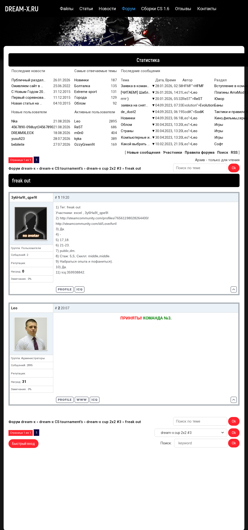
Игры (218, 124)
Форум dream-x (22, 168)
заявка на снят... (134, 105)
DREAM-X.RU (22, 8)
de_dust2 (128, 112)
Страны (127, 131)
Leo (194, 92)
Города (80, 97)
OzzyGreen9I (84, 144)
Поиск (222, 152)
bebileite (17, 144)
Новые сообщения (143, 152)
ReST (198, 99)
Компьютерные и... (136, 137)
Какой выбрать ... (135, 144)
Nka (14, 121)
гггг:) (125, 99)
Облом (79, 103)
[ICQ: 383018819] (95, 400)
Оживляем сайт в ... (27, 86)
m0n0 (78, 133)
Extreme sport (85, 92)
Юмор (219, 99)
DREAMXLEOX (22, 133)
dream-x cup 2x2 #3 (103, 168)
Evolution (207, 105)
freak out (133, 168)
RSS (234, 152)
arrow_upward (237, 519)
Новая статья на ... (26, 103)
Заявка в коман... (135, 86)
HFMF (199, 86)
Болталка (82, 86)
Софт (218, 144)
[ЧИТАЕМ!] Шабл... (135, 92)
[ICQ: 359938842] (80, 289)
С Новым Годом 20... (28, 92)
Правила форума (200, 152)
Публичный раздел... (28, 80)
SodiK (199, 112)
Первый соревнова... (28, 97)
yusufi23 (18, 138)
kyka (77, 138)
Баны (218, 105)
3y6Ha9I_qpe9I (24, 197)
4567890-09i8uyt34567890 (32, 127)
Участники (172, 152)
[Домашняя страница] (82, 400)
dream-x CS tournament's (61, 168)
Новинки (81, 80)
